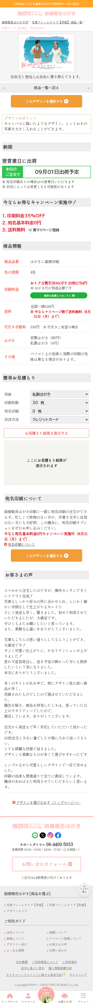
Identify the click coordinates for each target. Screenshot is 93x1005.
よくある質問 (15, 950)
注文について (15, 932)
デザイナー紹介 (17, 944)
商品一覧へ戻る (46, 87)
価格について (15, 938)
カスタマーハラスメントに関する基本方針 (34, 974)
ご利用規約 (69, 962)
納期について (58, 932)
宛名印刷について (21, 544)
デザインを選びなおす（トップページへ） (48, 802)
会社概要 (22, 962)
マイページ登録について (65, 938)
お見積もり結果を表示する (46, 433)
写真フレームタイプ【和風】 (68, 905)
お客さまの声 (58, 944)
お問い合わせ (58, 950)
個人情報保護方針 (60, 968)
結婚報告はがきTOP (15, 22)
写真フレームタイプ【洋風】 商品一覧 (57, 22)
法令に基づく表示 (32, 968)
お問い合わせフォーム (44, 864)
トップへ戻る (84, 890)
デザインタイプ (17, 911)
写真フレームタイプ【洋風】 (26, 905)
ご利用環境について (45, 962)
